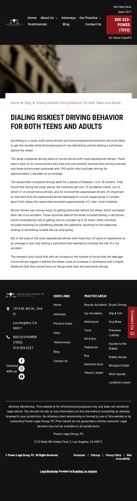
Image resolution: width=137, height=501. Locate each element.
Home (15, 103)
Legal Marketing (49, 471)
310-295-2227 (23, 348)
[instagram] (22, 369)
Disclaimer (79, 455)
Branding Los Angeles (85, 471)
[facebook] (22, 361)
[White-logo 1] (24, 293)
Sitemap (95, 455)
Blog (28, 103)
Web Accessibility (124, 456)
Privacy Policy (113, 455)
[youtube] (22, 376)
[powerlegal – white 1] (14, 19)
